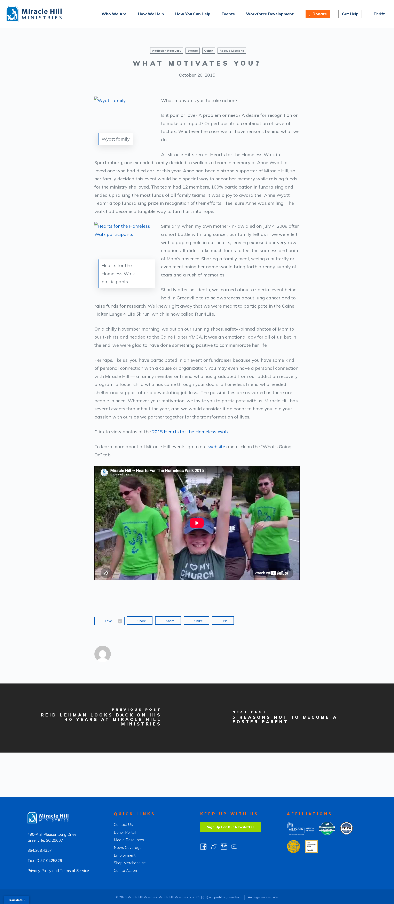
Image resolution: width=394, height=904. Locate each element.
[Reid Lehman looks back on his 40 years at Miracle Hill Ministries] (98, 717)
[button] (230, 827)
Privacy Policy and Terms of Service (58, 870)
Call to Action (125, 870)
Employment (124, 855)
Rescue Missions (232, 50)
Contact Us (123, 824)
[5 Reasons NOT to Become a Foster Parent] (295, 717)
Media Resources (129, 840)
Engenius (259, 897)
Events (193, 50)
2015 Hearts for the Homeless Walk (190, 431)
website (216, 446)
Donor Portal (125, 832)
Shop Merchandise (130, 863)
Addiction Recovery (166, 50)
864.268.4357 (39, 850)
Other (208, 50)
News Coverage (128, 847)
